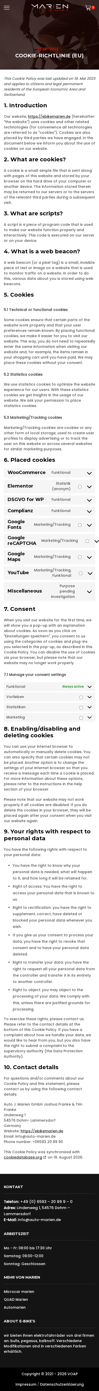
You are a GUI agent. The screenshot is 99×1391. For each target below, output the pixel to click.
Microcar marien (19, 1291)
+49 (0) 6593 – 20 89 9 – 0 (46, 1201)
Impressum (25, 1384)
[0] (94, 7)
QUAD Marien (16, 1299)
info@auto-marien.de (39, 1219)
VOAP (73, 1373)
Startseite (48, 49)
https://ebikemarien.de (49, 116)
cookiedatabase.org (23, 1157)
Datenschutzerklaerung (62, 1384)
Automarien (15, 1307)
